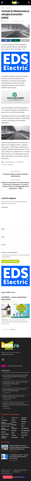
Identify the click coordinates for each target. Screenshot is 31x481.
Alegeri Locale (5, 426)
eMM (7, 21)
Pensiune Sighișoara (6, 473)
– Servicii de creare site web (14, 366)
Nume (3, 229)
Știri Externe (24, 428)
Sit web (3, 244)
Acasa (2, 8)
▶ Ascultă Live (8, 477)
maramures (20, 162)
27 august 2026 (7, 378)
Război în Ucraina (24, 418)
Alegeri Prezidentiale (5, 429)
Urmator (13, 329)
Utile (22, 437)
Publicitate (14, 437)
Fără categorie (14, 427)
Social (23, 423)
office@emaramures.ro (7, 354)
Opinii (13, 433)
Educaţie (13, 424)
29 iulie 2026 (13, 301)
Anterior (5, 329)
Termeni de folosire (6, 470)
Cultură (13, 420)
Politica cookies (5, 471)
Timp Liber (24, 435)
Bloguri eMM (5, 434)
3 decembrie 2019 (16, 21)
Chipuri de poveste (4, 437)
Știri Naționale (25, 430)
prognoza (10, 164)
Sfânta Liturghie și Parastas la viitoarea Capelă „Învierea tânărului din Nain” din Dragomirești (19, 447)
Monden (13, 430)
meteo (4, 164)
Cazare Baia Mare (16, 471)
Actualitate (8, 8)
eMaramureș (6, 301)
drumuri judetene (10, 162)
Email (3, 237)
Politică (13, 435)
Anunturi (3, 432)
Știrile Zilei (24, 433)
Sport (23, 426)
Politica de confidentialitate (9, 252)
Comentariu (4, 207)
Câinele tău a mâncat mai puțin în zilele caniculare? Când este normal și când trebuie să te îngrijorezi (15, 404)
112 (2, 418)
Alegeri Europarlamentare (6, 423)
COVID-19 (14, 418)
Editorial (13, 422)
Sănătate (23, 421)
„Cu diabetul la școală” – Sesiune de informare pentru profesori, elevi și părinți (18, 456)
